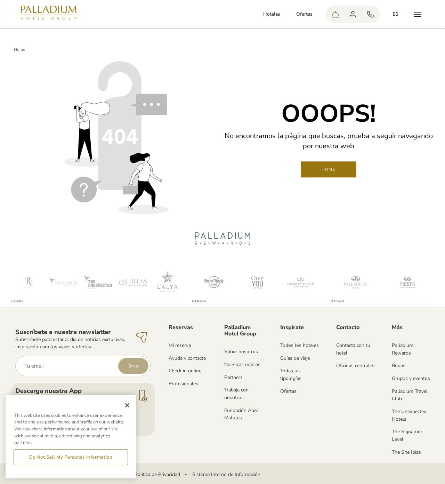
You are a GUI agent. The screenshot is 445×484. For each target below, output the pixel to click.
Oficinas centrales (355, 365)
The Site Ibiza (406, 452)
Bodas (398, 365)
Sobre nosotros (241, 351)
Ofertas (304, 14)
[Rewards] (352, 14)
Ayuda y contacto (187, 358)
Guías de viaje (295, 358)
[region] (71, 436)
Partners (233, 377)
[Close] (127, 405)
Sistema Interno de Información (226, 474)
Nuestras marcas (242, 364)
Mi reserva (180, 345)
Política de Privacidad (157, 474)
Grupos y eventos (411, 378)
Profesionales (183, 383)
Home (19, 49)
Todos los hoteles (299, 345)
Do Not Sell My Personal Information (71, 457)
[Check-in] (335, 14)
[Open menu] (417, 14)
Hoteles (271, 14)
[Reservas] (370, 14)
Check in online (185, 370)
